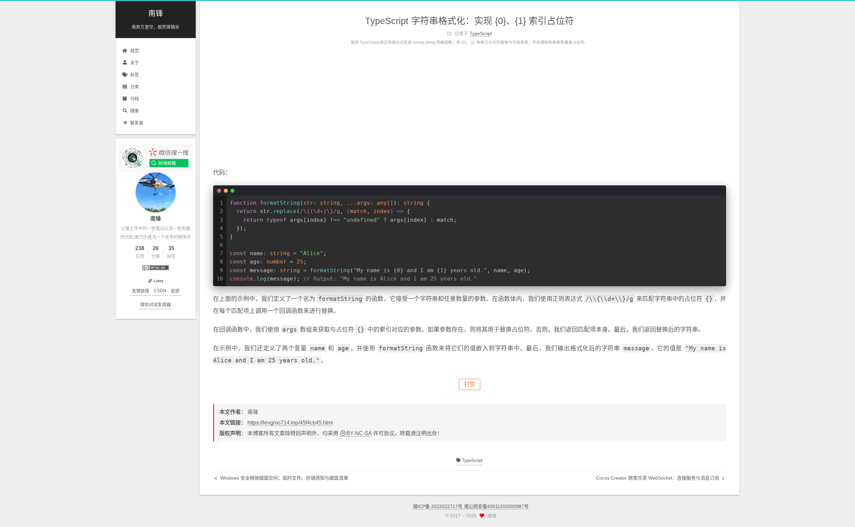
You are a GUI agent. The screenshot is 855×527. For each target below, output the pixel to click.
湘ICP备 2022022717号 (438, 506)
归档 (134, 98)
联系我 (136, 122)
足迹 (175, 290)
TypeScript (472, 460)
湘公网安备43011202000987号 (496, 506)
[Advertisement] (469, 113)
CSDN (160, 290)
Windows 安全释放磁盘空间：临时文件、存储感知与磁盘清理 (283, 478)
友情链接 (140, 290)
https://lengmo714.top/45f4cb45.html (290, 422)
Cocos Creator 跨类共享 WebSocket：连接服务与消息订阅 (658, 478)
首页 (134, 50)
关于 (134, 62)
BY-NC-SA (359, 433)
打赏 (469, 384)
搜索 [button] (134, 110)
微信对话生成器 (155, 304)
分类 (134, 86)
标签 (134, 74)
